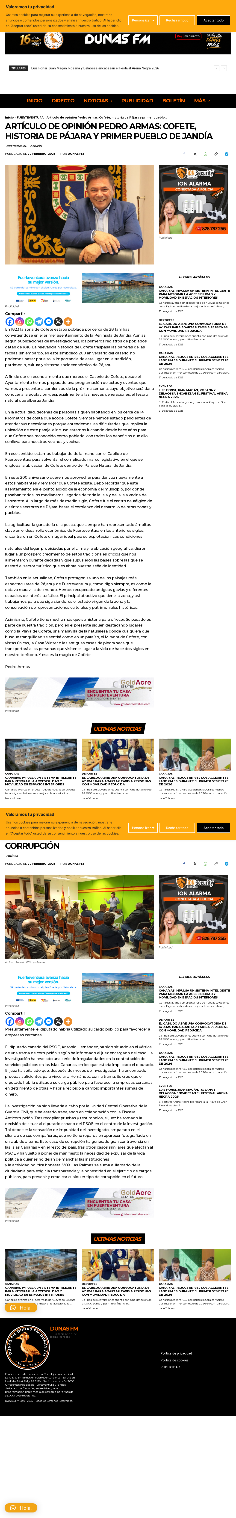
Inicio (9, 117)
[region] (118, 16)
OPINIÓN (36, 146)
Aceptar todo (214, 20)
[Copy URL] (215, 154)
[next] (224, 68)
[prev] (216, 68)
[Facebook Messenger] (48, 321)
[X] (194, 154)
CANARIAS (166, 286)
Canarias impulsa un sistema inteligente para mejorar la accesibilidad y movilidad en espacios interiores (194, 294)
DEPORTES (166, 320)
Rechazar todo (177, 20)
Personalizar (141, 20)
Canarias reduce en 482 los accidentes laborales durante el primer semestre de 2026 (194, 360)
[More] (68, 321)
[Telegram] (226, 154)
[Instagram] (19, 321)
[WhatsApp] (205, 154)
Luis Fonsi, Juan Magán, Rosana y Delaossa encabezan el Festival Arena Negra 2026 (193, 393)
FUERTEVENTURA (30, 117)
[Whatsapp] (29, 321)
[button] (21, 1507)
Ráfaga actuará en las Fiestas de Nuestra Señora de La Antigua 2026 (83, 68)
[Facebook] (184, 154)
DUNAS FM (76, 153)
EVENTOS (166, 386)
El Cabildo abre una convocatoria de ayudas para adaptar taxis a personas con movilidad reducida (193, 327)
